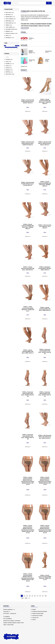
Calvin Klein (10, 74)
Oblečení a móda (11, 33)
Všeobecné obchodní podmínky (39, 611)
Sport (8, 35)
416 (26, 598)
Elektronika (10, 20)
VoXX (8, 65)
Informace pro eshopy (37, 615)
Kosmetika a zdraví (11, 29)
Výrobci (34, 619)
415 (22, 598)
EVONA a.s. (10, 63)
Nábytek (9, 31)
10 (45, 595)
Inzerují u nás (35, 617)
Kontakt (34, 609)
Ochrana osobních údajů (37, 613)
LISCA (8, 67)
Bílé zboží (9, 14)
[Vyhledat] (49, 3)
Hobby (8, 25)
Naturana (9, 70)
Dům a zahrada (10, 18)
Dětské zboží (10, 16)
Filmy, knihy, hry (11, 23)
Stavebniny (10, 37)
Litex (8, 61)
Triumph (9, 59)
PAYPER (9, 72)
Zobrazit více (24, 66)
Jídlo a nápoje (10, 27)
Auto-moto (9, 12)
